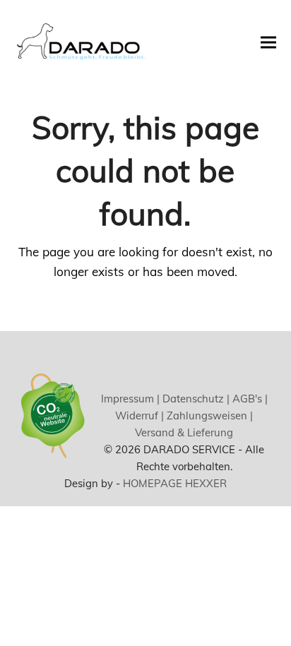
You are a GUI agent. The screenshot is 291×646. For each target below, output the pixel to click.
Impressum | (130, 398)
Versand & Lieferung (184, 432)
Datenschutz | (195, 398)
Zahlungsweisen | (208, 415)
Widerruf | (139, 415)
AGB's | (249, 398)
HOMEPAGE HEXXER (175, 483)
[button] (268, 42)
